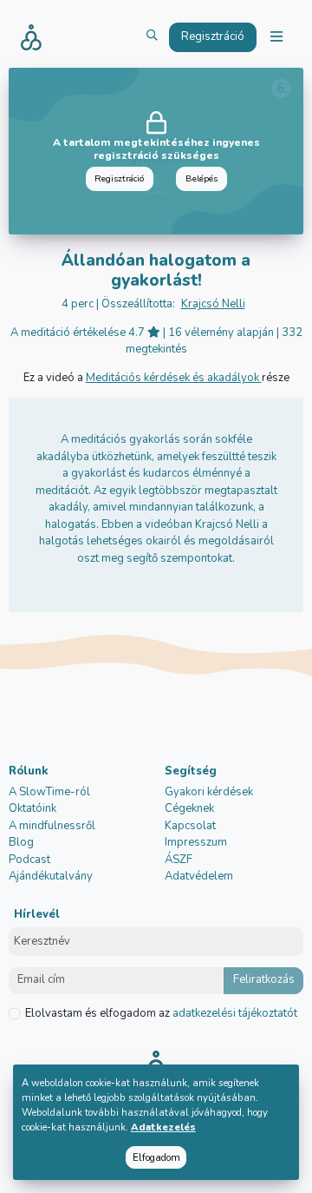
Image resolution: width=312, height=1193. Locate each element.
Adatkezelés (163, 1127)
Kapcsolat (190, 826)
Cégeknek (189, 808)
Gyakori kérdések (209, 792)
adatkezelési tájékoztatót (233, 1013)
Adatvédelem (199, 876)
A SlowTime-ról (49, 792)
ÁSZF (178, 859)
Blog (21, 842)
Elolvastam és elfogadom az (161, 1013)
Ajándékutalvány (51, 876)
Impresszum (196, 842)
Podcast (29, 859)
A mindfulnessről (52, 826)
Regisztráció (119, 178)
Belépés (201, 178)
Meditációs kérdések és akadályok (174, 378)
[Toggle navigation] (277, 38)
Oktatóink (32, 808)
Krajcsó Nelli (213, 304)
